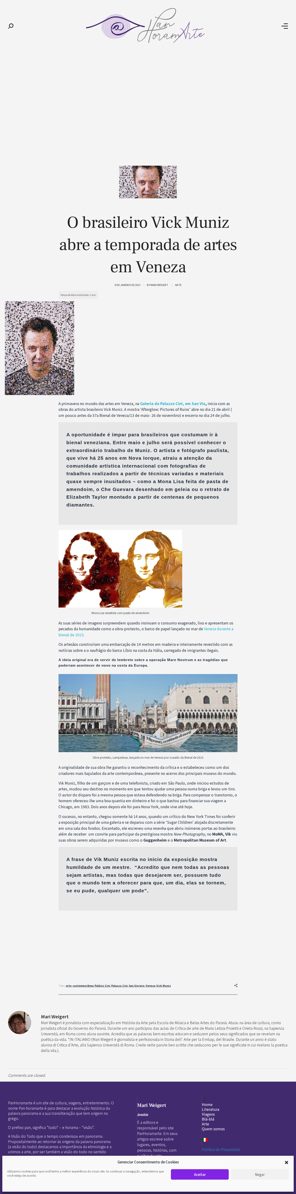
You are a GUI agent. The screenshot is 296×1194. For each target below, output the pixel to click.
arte (68, 985)
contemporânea (83, 985)
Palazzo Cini (119, 985)
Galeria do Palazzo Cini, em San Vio (172, 403)
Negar (260, 1174)
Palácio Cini (102, 985)
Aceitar (200, 1174)
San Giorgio (137, 985)
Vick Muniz (163, 985)
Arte (178, 285)
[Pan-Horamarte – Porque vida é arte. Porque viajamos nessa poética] (147, 25)
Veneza (150, 985)
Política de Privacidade (221, 1149)
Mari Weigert (159, 285)
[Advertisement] (148, 87)
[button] (286, 1162)
